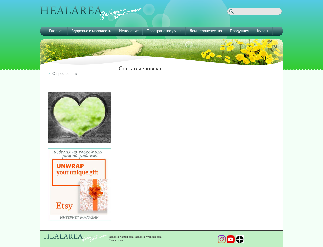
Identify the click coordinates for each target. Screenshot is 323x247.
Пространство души (164, 31)
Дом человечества (206, 31)
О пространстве (65, 73)
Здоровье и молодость (91, 31)
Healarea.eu (116, 240)
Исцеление (129, 31)
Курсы (262, 31)
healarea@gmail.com (121, 236)
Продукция (239, 31)
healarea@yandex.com (148, 236)
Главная (56, 31)
